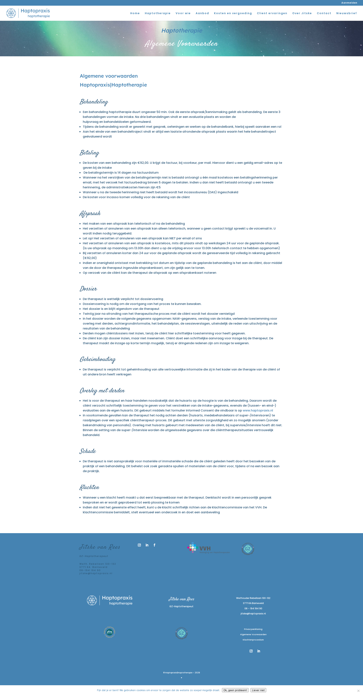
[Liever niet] (358, 691)
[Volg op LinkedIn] (147, 545)
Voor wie (183, 13)
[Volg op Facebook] (154, 545)
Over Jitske (302, 13)
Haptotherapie (158, 13)
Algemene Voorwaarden (253, 634)
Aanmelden (349, 3)
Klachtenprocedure (253, 639)
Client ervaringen (272, 13)
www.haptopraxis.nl (258, 410)
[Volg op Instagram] (139, 545)
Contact (324, 13)
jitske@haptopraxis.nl (253, 613)
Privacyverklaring (253, 629)
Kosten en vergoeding (233, 13)
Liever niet (258, 690)
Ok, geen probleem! (235, 690)
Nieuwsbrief (346, 13)
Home (135, 13)
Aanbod (202, 13)
